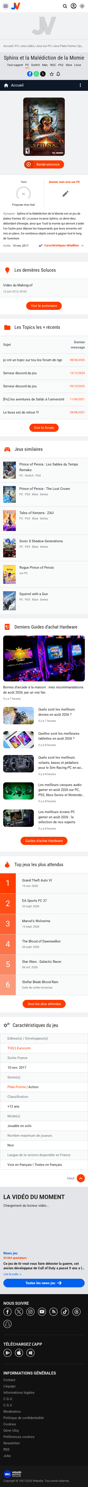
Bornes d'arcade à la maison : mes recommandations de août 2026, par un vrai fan (43, 689)
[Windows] (30, 1352)
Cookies (9, 1424)
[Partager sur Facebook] (29, 74)
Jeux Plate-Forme (64, 46)
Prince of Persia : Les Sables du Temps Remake (48, 467)
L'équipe (9, 1386)
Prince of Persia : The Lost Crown (44, 489)
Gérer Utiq (11, 1431)
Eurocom (24, 1048)
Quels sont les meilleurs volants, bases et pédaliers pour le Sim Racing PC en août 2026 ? (61, 762)
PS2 (60, 65)
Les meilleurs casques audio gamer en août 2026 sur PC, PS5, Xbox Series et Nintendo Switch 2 (60, 790)
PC (17, 46)
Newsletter (11, 1443)
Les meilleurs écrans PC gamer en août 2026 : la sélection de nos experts (56, 817)
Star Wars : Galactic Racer (41, 962)
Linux (77, 65)
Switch (35, 65)
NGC (53, 65)
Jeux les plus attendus (44, 1004)
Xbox (69, 65)
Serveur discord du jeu (20, 373)
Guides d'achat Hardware (44, 841)
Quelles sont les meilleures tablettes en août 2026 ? (58, 736)
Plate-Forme (17, 1087)
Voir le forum (44, 428)
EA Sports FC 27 (34, 901)
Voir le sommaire (44, 306)
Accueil (8, 46)
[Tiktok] (65, 1311)
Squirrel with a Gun (33, 594)
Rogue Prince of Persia (36, 570)
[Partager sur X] (43, 74)
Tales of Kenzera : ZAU (36, 513)
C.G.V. (7, 1405)
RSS (6, 1449)
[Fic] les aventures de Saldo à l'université (33, 399)
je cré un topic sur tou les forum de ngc (32, 360)
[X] (19, 1311)
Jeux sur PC (43, 46)
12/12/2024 (77, 373)
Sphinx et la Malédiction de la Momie (44, 58)
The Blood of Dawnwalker (41, 941)
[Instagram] (30, 1311)
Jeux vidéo (27, 46)
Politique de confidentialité (23, 1418)
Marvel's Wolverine (36, 921)
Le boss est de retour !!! (21, 412)
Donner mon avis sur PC (64, 182)
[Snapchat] (7, 1323)
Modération (12, 1412)
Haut (70, 1178)
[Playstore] (7, 1352)
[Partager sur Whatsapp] (36, 74)
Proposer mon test (23, 204)
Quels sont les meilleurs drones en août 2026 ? (56, 712)
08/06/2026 (77, 360)
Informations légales (19, 1393)
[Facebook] (7, 1311)
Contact (9, 1380)
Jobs (7, 1456)
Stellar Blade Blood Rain (40, 982)
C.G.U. (8, 1399)
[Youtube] (42, 1311)
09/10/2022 (77, 386)
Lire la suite (11, 1274)
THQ (11, 1048)
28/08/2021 (77, 412)
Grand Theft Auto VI (37, 880)
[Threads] (76, 1311)
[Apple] (19, 1352)
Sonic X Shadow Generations (41, 541)
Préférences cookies (19, 1437)
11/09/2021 (77, 399)
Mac (45, 65)
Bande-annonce (48, 164)
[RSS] (53, 1311)
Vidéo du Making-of (17, 285)
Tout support (15, 65)
